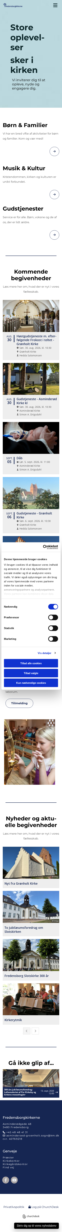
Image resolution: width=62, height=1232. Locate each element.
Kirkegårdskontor (15, 1164)
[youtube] (14, 1180)
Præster (8, 1157)
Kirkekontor (11, 1160)
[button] (44, 5)
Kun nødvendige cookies (31, 682)
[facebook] (5, 1180)
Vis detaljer (44, 652)
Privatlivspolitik (13, 1207)
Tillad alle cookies (31, 663)
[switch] (53, 617)
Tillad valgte (31, 672)
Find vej (8, 1167)
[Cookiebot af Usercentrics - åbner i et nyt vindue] (43, 547)
